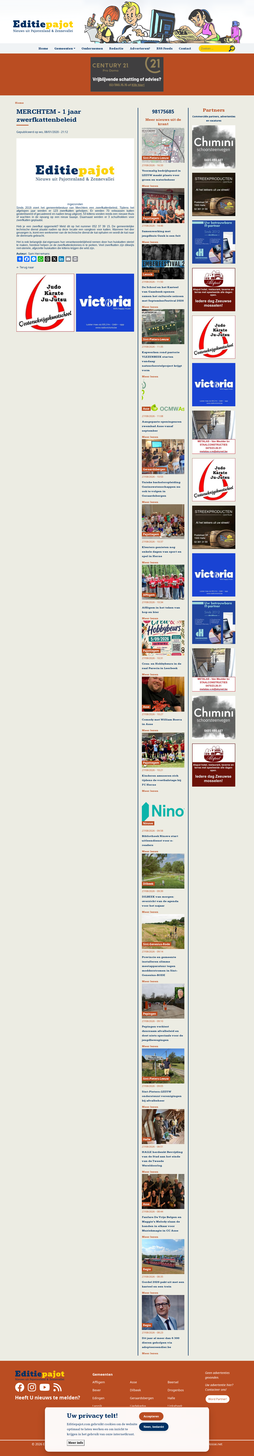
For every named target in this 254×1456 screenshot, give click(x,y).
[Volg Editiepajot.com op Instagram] (32, 1389)
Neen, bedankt (154, 1427)
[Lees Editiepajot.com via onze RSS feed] (57, 1389)
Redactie (116, 48)
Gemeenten (102, 1374)
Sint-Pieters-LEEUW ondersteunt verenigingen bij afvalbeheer (162, 1096)
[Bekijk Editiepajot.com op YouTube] (44, 1389)
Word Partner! (217, 1399)
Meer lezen (150, 186)
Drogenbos (176, 1390)
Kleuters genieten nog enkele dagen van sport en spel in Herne (161, 552)
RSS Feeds (165, 48)
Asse (133, 1382)
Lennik (97, 1406)
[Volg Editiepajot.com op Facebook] (19, 1389)
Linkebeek (175, 1406)
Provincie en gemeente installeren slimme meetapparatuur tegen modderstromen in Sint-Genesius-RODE (159, 966)
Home (43, 48)
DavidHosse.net (210, 1444)
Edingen (98, 1398)
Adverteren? (140, 48)
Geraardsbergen (142, 1398)
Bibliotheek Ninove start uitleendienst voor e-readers (160, 841)
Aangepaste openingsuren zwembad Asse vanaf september (162, 426)
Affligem (98, 1382)
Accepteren (151, 1416)
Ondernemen (92, 48)
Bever (96, 1390)
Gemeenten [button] (63, 48)
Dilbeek (135, 1390)
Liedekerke (138, 1406)
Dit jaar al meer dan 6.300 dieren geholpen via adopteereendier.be (160, 1343)
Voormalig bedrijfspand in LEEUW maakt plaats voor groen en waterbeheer (161, 175)
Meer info (75, 1443)
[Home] (44, 26)
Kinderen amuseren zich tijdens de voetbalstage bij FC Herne (161, 780)
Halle (171, 1398)
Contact (185, 48)
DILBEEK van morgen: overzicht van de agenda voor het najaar (160, 901)
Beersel (173, 1382)
